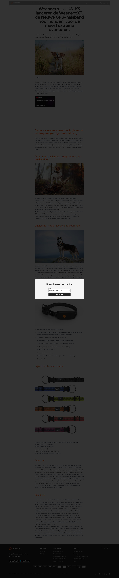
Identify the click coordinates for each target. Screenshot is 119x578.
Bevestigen (59, 294)
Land (49, 288)
